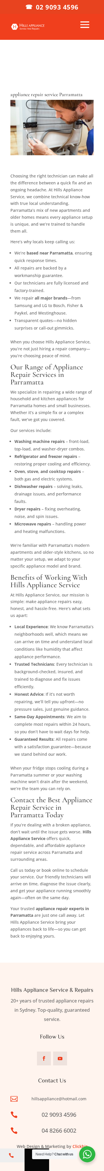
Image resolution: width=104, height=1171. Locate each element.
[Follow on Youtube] (60, 1058)
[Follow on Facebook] (44, 1058)
